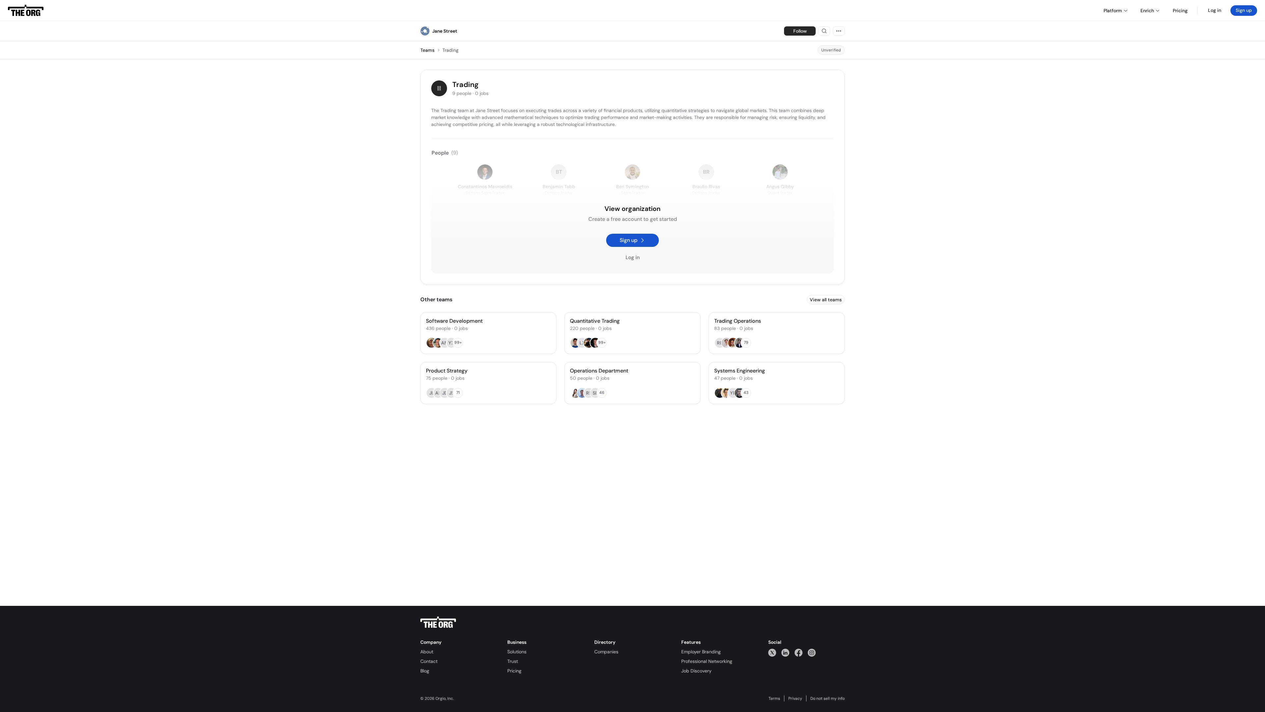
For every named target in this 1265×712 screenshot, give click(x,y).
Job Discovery (696, 671)
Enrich (1147, 11)
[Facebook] (798, 652)
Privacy (795, 698)
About (426, 652)
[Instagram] (812, 652)
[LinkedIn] (785, 652)
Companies (606, 652)
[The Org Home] (25, 10)
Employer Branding (701, 652)
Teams (427, 50)
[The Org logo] (438, 622)
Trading (450, 50)
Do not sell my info (827, 698)
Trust (512, 661)
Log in (1214, 10)
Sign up (1244, 10)
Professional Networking (706, 661)
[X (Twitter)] (772, 652)
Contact (428, 661)
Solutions (516, 652)
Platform (1113, 11)
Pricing (514, 671)
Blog (424, 671)
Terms (774, 698)
